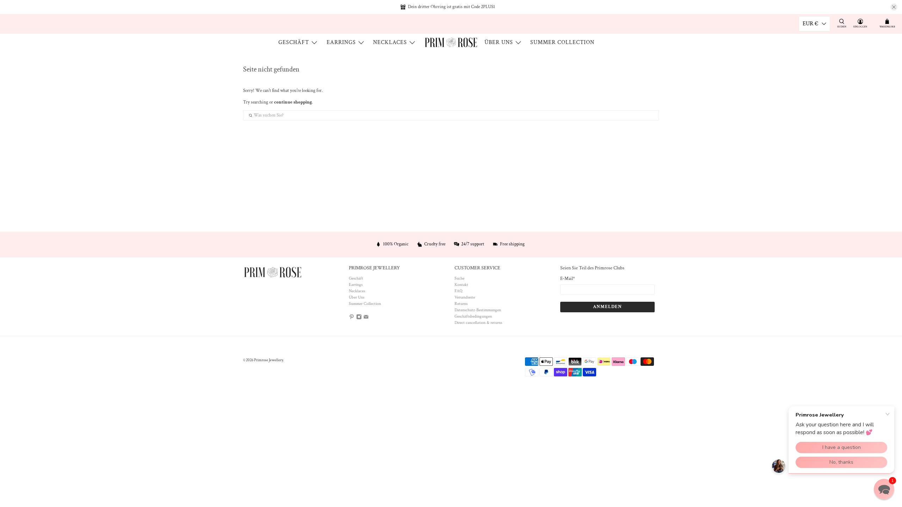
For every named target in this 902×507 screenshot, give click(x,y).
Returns (461, 303)
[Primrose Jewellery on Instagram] (359, 318)
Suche (459, 278)
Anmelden (607, 307)
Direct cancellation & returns (478, 322)
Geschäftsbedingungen (473, 316)
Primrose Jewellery (268, 360)
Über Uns (498, 42)
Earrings (341, 42)
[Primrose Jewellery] (451, 42)
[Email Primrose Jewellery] (366, 318)
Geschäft (293, 42)
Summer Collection (562, 42)
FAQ (458, 291)
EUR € (810, 23)
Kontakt (461, 284)
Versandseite (465, 297)
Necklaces (390, 42)
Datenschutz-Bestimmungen (478, 310)
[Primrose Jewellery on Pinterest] (351, 318)
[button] (884, 489)
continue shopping (293, 102)
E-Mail (567, 279)
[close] (893, 7)
